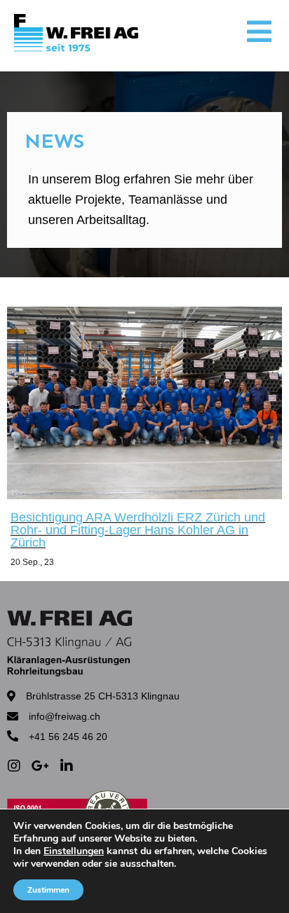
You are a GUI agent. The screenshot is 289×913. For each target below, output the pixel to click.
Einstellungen (73, 851)
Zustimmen (48, 889)
